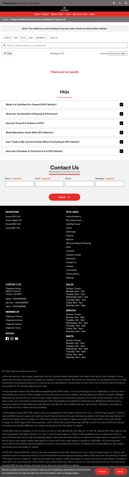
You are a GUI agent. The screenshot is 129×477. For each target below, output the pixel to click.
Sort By (104, 53)
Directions (71, 258)
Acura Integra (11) (14, 220)
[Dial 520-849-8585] (120, 3)
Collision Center (73, 255)
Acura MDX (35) (13, 224)
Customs (70, 251)
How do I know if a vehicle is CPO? (25, 123)
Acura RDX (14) (13, 228)
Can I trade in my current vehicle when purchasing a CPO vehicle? (43, 142)
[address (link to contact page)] (114, 3)
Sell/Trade (71, 231)
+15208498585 (19, 298)
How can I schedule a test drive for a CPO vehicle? (34, 151)
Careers (69, 266)
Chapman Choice (14, 316)
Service (69, 239)
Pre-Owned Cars (74, 220)
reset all (53, 37)
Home (5, 19)
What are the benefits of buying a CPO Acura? (32, 114)
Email (43, 178)
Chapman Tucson (14, 324)
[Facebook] (7, 338)
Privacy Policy (72, 274)
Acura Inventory (73, 216)
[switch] (126, 3)
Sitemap (70, 277)
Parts (68, 247)
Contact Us (71, 262)
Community (71, 270)
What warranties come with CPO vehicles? (30, 132)
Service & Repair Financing (78, 243)
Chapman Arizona (14, 320)
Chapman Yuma (13, 328)
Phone (68, 178)
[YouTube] (16, 338)
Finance (69, 235)
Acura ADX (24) (13, 216)
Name (13, 178)
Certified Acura (73, 224)
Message (104, 178)
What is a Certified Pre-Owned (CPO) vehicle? (31, 104)
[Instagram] (12, 338)
